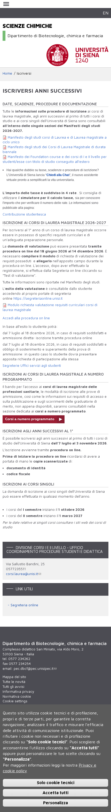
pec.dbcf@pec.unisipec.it (33, 668)
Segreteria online (24, 605)
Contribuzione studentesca (24, 214)
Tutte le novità (14, 682)
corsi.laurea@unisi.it (22, 574)
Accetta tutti (55, 792)
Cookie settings (15, 701)
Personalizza (55, 802)
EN (105, 12)
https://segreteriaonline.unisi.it (37, 298)
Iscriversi (24, 73)
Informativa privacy (18, 691)
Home (7, 73)
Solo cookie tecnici (55, 782)
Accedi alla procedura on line (26, 318)
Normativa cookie (17, 696)
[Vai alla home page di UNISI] (77, 63)
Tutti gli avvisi (13, 686)
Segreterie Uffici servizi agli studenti (32, 365)
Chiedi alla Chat (57, 175)
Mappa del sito (14, 677)
